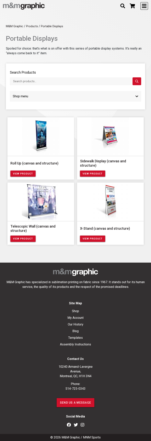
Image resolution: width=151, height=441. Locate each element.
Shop (75, 311)
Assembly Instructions (75, 344)
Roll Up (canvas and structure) (34, 163)
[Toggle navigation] (144, 6)
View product (23, 173)
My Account (75, 318)
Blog (75, 331)
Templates (75, 338)
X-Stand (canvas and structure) (105, 228)
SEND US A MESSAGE (75, 402)
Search (137, 81)
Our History (75, 324)
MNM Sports (92, 437)
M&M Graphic (71, 437)
